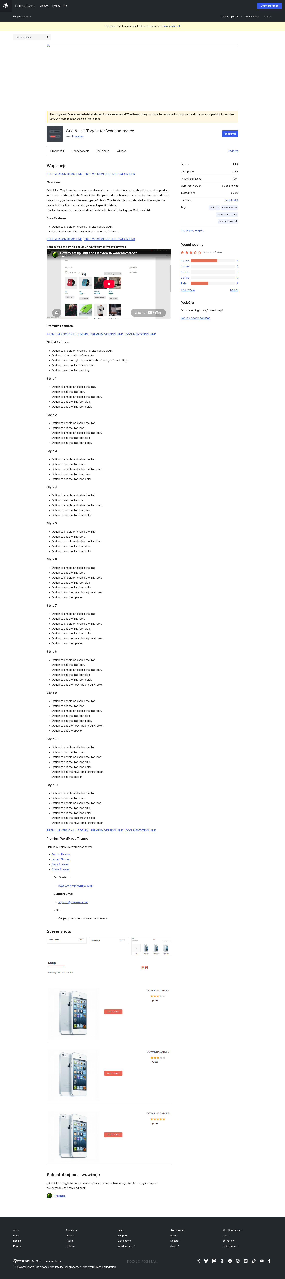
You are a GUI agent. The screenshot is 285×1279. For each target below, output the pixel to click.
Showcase (71, 1230)
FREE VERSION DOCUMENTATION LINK (109, 174)
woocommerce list (228, 221)
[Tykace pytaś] (48, 37)
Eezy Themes (60, 864)
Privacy (17, 1246)
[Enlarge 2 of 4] (124, 941)
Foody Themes (61, 854)
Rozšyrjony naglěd (192, 230)
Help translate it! (172, 26)
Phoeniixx (78, 136)
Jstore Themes (61, 859)
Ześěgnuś (230, 133)
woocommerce (229, 207)
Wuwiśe (121, 151)
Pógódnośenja (80, 151)
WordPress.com (233, 1230)
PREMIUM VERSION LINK (106, 334)
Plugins (69, 1240)
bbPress (229, 1240)
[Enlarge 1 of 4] (82, 941)
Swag (174, 1246)
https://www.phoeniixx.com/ (75, 885)
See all (234, 290)
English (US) (231, 200)
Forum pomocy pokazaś (195, 318)
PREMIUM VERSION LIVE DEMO (67, 334)
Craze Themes (60, 869)
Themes (70, 1235)
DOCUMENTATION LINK (140, 334)
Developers (124, 1240)
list (217, 207)
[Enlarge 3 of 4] (166, 941)
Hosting (17, 1240)
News (16, 1235)
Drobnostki (57, 151)
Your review (188, 290)
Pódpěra (233, 151)
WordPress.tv (126, 1246)
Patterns (70, 1246)
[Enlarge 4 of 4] (166, 962)
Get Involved (177, 1230)
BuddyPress (231, 1246)
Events (174, 1235)
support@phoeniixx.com (73, 902)
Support (122, 1235)
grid (212, 207)
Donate (175, 1240)
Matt (226, 1235)
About (16, 1230)
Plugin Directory (22, 16)
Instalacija (103, 151)
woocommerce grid (227, 214)
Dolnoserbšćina (53, 1261)
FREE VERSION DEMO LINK (64, 174)
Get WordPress (269, 5)
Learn (121, 1230)
